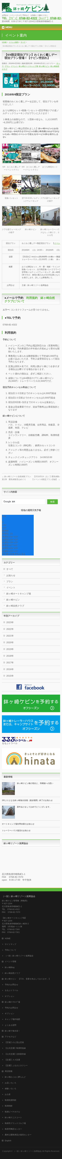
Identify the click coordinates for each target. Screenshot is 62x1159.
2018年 (10, 656)
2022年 (10, 629)
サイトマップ (10, 944)
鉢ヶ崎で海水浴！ (12, 1031)
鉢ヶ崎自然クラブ (15, 605)
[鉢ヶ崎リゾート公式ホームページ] (26, 9)
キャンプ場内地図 (12, 1019)
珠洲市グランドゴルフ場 (15, 1123)
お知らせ (10, 575)
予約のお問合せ (11, 985)
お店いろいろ (10, 1083)
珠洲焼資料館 (10, 1100)
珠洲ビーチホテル (12, 1112)
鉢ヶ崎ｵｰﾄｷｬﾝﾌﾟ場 (12, 1002)
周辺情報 (8, 1071)
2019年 (10, 649)
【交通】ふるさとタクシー (16, 1065)
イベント (14, 66)
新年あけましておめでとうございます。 (34, 807)
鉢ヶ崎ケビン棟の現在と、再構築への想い (35, 783)
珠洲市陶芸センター (13, 1129)
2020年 (10, 642)
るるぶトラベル (11, 990)
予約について (10, 950)
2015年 (10, 676)
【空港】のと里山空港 (14, 1042)
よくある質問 (10, 1025)
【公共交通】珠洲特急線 (15, 1048)
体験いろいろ (10, 1089)
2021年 (10, 635)
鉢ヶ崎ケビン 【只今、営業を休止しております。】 (28, 979)
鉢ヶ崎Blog (9, 967)
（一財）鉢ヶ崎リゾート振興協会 (19, 956)
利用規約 (32, 297)
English (8, 1141)
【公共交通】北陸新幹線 (15, 1054)
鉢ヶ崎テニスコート (13, 1117)
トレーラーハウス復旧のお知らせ (16, 830)
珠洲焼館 (8, 1106)
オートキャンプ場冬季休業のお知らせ (18, 824)
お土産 (7, 1094)
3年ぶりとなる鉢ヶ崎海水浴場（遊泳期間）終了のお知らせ (27, 800)
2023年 (10, 622)
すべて (9, 569)
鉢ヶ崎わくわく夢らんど (15, 1077)
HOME (7, 938)
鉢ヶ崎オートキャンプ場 (28, 66)
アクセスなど (10, 1037)
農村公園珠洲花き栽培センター (18, 1135)
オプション (9, 996)
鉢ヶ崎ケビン (44, 66)
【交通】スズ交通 (12, 1060)
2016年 (10, 669)
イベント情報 (10, 961)
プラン (7, 66)
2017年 (10, 662)
